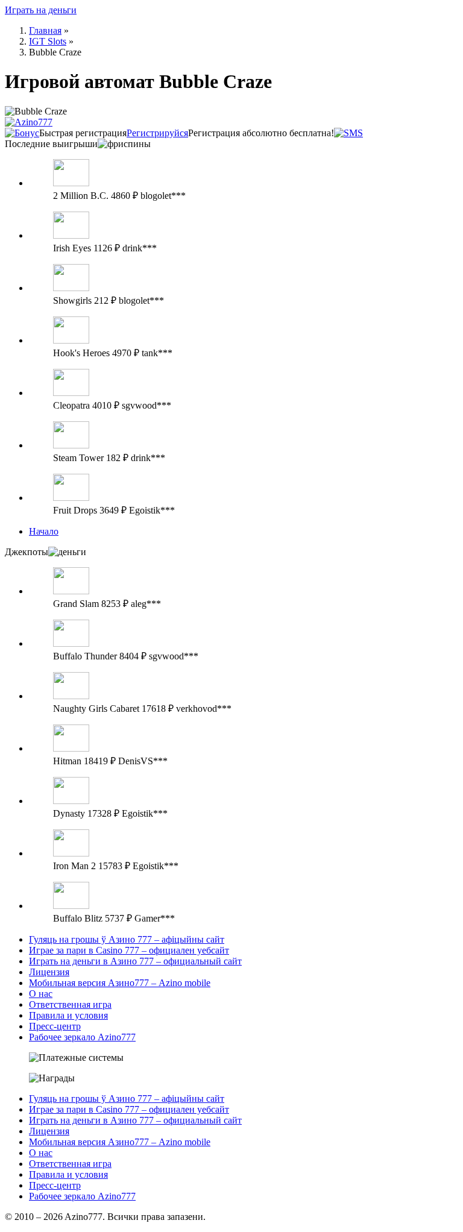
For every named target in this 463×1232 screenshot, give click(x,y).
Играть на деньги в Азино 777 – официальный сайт (135, 961)
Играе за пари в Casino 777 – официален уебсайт (129, 950)
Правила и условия (68, 1015)
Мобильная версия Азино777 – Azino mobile (119, 983)
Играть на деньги (41, 10)
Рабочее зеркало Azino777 (82, 1037)
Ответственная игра (70, 1004)
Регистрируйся (157, 133)
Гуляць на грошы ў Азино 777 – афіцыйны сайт (126, 939)
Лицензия (49, 972)
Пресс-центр (55, 1026)
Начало (43, 531)
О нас (40, 993)
